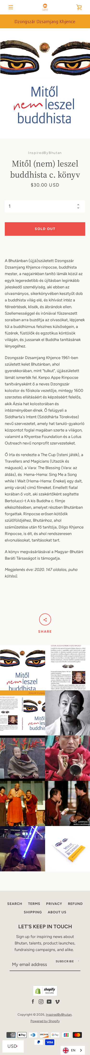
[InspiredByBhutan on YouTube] (49, 1001)
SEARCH (14, 904)
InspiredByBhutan (59, 1014)
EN (73, 1050)
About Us (57, 912)
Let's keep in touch (45, 926)
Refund (75, 904)
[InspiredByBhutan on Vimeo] (57, 1001)
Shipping (33, 912)
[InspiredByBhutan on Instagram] (41, 1001)
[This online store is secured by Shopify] (45, 994)
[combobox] (72, 1050)
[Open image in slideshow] (45, 76)
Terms (34, 904)
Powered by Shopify (45, 1021)
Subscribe (65, 961)
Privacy (54, 904)
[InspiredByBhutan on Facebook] (32, 1001)
